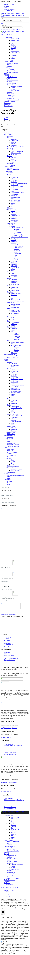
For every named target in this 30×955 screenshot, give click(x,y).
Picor (12, 198)
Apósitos (9, 78)
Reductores (14, 221)
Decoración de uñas (16, 345)
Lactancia (9, 156)
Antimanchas (14, 287)
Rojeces (13, 269)
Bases (15, 348)
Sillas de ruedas (15, 90)
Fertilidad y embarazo (9, 67)
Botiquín (9, 362)
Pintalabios (13, 282)
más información (16, 909)
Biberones (13, 157)
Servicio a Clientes (9, 4)
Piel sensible (14, 266)
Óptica (6, 447)
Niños (8, 441)
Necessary (5, 941)
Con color (16, 337)
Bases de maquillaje (16, 293)
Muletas (13, 89)
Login (2, 34)
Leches (12, 159)
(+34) (2, 737)
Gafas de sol (7, 103)
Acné (12, 224)
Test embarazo (11, 69)
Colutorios (13, 420)
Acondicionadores (15, 177)
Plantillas (9, 92)
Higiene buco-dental (12, 414)
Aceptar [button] (24, 909)
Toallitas (9, 453)
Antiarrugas (14, 279)
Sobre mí (9, 10)
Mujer (12, 319)
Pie (11, 463)
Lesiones (9, 81)
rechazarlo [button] (3, 909)
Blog (5, 7)
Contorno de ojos (15, 311)
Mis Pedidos (7, 643)
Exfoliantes (14, 217)
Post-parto (10, 163)
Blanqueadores (14, 417)
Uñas (12, 49)
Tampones (13, 431)
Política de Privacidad (9, 654)
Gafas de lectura (11, 449)
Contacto (6, 6)
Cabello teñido (14, 189)
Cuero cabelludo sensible (17, 192)
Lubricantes (10, 482)
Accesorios (13, 55)
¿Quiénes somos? (8, 744)
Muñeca (13, 461)
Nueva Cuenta (8, 34)
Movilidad (10, 84)
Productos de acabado (16, 200)
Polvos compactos (15, 299)
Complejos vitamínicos (13, 63)
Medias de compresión (13, 83)
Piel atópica (14, 145)
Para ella (9, 478)
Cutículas (13, 343)
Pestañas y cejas (15, 314)
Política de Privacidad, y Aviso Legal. (14, 745)
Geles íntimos (14, 427)
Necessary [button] (3, 939)
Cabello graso (14, 180)
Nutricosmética (15, 40)
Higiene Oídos (11, 434)
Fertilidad (9, 440)
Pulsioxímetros (11, 93)
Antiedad (13, 273)
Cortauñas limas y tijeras (17, 342)
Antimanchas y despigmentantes (19, 237)
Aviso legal (7, 652)
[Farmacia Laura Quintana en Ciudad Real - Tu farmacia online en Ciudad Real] (12, 14)
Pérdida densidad (15, 197)
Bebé (8, 137)
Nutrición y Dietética (9, 435)
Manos (12, 43)
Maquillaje (13, 48)
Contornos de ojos (19, 230)
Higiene (13, 143)
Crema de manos (15, 289)
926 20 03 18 (6, 611)
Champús (9, 64)
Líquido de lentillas (12, 452)
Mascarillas (14, 195)
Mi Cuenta (7, 640)
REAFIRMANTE (15, 267)
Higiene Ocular (11, 432)
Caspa (12, 191)
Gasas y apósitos (15, 365)
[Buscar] (22, 27)
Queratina (13, 203)
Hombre (13, 58)
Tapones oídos (11, 95)
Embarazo (10, 148)
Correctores (14, 295)
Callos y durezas (15, 322)
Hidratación (14, 325)
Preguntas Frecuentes (9, 660)
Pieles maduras (18, 232)
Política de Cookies (9, 655)
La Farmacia (7, 637)
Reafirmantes (14, 220)
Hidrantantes (17, 253)
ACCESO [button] (3, 33)
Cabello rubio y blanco (17, 186)
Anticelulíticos (14, 212)
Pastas (12, 424)
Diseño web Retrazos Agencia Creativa (8, 700)
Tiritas (12, 366)
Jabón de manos (15, 290)
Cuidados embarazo (12, 71)
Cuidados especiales (16, 421)
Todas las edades (18, 235)
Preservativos (10, 484)
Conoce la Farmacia (9, 9)
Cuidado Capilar (8, 61)
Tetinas (12, 162)
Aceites (13, 175)
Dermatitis (13, 240)
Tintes (12, 205)
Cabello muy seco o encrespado (19, 183)
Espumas (16, 249)
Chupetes (13, 142)
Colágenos (10, 438)
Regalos (6, 473)
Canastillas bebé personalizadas (15, 146)
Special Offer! (4, 887)
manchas (16, 339)
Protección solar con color (17, 301)
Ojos (12, 57)
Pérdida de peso (15, 307)
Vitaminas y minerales (13, 446)
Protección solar (15, 51)
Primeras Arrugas (18, 234)
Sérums (13, 270)
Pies (12, 60)
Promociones (13, 887)
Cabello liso (14, 182)
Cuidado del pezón (16, 153)
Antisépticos (14, 363)
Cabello (13, 45)
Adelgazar (6, 74)
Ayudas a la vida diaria (13, 100)
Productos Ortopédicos (10, 455)
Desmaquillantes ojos (16, 408)
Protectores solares (15, 201)
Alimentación (14, 140)
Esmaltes (16, 350)
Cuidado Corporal (15, 52)
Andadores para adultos (17, 86)
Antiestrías (13, 150)
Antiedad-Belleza (15, 304)
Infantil (12, 423)
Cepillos (13, 418)
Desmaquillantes (15, 313)
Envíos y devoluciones (10, 754)
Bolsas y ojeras (15, 310)
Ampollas (9, 66)
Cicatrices (13, 46)
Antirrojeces (17, 336)
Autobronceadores (15, 215)
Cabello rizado (14, 185)
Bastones (13, 87)
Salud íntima (7, 479)
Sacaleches (13, 160)
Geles (15, 252)
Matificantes (14, 263)
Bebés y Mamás (8, 134)
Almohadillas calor (12, 77)
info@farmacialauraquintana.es (9, 614)
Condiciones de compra (10, 752)
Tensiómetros (10, 96)
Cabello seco (14, 188)
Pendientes (7, 104)
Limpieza (13, 243)
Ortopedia (6, 75)
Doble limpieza (18, 247)
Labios (12, 42)
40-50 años (17, 229)
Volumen (13, 206)
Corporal (13, 330)
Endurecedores (14, 351)
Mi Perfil (6, 646)
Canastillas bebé (8, 106)
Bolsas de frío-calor (12, 80)
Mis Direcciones (8, 644)
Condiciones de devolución (11, 658)
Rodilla (12, 464)
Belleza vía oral (15, 238)
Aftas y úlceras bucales (17, 415)
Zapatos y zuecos (11, 98)
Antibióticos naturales (9, 101)
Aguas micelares (18, 246)
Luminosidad (14, 194)
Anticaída (13, 179)
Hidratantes (14, 218)
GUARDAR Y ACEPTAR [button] (8, 953)
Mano (12, 460)
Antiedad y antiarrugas (17, 227)
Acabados (16, 347)
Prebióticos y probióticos (13, 444)
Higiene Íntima (11, 426)
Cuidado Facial (15, 38)
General (6, 359)
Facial (12, 331)
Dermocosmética (8, 37)
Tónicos (16, 258)
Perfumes (13, 54)
